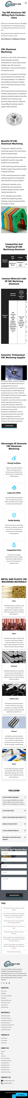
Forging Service (4, 1005)
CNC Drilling (3, 998)
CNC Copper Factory (5, 1069)
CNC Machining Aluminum (6, 1020)
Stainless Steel (14, 699)
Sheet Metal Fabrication (6, 1000)
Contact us (3, 1056)
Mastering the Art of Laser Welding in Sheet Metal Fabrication (14, 922)
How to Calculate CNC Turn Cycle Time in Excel (14, 927)
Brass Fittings (4, 1038)
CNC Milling (3, 993)
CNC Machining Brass (5, 1016)
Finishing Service (4, 1007)
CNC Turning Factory (5, 1058)
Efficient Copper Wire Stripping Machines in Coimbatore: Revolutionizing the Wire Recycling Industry (14, 939)
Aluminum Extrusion (5, 1002)
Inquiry (22, 1095)
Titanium (14, 731)
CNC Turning (3, 991)
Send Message (14, 895)
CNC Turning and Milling (6, 995)
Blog (2, 1053)
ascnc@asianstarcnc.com (9, 1080)
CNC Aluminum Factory (6, 1072)
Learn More (9, 426)
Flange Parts (3, 1043)
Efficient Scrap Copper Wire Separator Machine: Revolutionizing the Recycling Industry (13, 946)
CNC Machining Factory (6, 1060)
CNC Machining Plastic (5, 1029)
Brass (14, 601)
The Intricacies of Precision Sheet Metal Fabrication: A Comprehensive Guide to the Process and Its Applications (13, 915)
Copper (14, 634)
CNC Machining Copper (6, 1018)
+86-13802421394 (7, 1083)
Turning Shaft (4, 1040)
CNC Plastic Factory (5, 1067)
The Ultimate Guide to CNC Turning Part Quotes (13, 909)
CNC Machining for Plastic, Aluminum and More (14, 933)
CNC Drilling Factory (5, 1065)
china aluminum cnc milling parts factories (13, 39)
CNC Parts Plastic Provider (14, 952)
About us (3, 1051)
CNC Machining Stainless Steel (7, 1025)
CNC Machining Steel (5, 1022)
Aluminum (14, 666)
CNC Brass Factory (5, 1063)
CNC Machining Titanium (6, 1027)
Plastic (14, 764)
